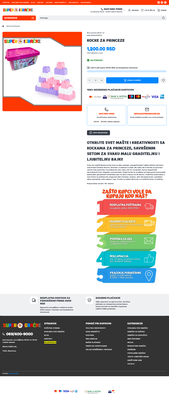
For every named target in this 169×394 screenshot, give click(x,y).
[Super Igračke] (17, 10)
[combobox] (102, 18)
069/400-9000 (113, 9)
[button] (162, 10)
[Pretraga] (163, 18)
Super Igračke (13, 373)
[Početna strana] (3, 26)
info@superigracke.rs (147, 114)
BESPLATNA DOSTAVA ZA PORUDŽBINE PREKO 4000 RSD (55, 301)
